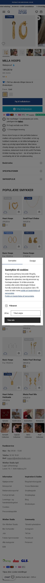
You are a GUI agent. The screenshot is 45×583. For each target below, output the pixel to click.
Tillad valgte (18, 313)
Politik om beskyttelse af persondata (19, 296)
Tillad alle (10, 320)
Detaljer (33, 261)
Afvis (6, 313)
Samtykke (12, 261)
